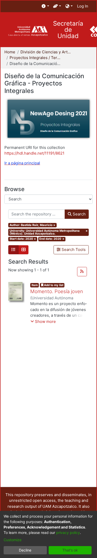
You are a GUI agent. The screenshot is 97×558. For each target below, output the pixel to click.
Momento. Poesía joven (56, 291)
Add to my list (53, 285)
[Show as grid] (23, 250)
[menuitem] (45, 6)
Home (9, 51)
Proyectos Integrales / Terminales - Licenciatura (35, 57)
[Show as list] (13, 250)
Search (79, 214)
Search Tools (73, 249)
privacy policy (68, 532)
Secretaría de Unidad (68, 29)
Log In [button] (83, 6)
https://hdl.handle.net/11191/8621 (34, 153)
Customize (12, 540)
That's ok (70, 550)
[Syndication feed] (82, 271)
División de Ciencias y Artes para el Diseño (46, 51)
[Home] (27, 31)
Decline (25, 550)
